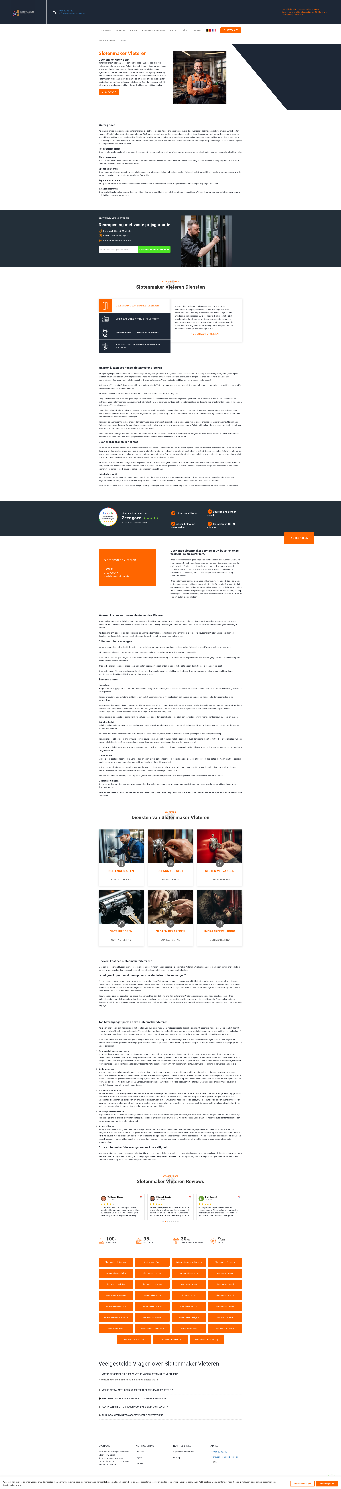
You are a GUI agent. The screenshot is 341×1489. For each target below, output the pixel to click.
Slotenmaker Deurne (225, 1328)
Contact (174, 30)
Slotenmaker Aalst (189, 1284)
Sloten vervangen (220, 871)
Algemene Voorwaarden (153, 30)
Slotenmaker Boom (152, 1295)
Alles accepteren (327, 1483)
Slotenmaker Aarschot (134, 1340)
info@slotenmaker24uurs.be (72, 13)
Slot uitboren (121, 931)
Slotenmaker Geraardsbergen (189, 1262)
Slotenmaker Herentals (116, 1306)
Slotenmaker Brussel (152, 1317)
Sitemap (176, 1458)
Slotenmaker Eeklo (116, 1328)
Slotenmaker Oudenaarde (152, 1328)
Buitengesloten (121, 871)
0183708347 (66, 10)
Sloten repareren (170, 931)
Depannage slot (170, 871)
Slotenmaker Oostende (152, 1284)
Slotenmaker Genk (225, 1317)
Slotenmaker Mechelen (116, 1273)
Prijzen (133, 30)
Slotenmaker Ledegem (189, 1317)
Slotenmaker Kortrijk (225, 1295)
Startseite (106, 30)
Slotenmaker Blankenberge (207, 1340)
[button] (163, 1221)
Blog (185, 30)
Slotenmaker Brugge (152, 1273)
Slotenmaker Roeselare (115, 1295)
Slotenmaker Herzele (225, 1306)
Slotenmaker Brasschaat (170, 1340)
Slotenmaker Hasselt (225, 1284)
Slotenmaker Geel (188, 1328)
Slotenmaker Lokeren (152, 1306)
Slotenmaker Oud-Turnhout (116, 1317)
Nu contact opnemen (205, 333)
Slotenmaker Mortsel (189, 1306)
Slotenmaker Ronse (225, 1273)
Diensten (197, 30)
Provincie (120, 30)
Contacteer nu (121, 879)
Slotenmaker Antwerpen (116, 1262)
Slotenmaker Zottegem (225, 1262)
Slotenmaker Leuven (189, 1273)
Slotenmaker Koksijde (115, 1284)
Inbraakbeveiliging (219, 931)
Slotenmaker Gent (152, 1262)
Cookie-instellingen (302, 1483)
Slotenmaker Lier (188, 1295)
